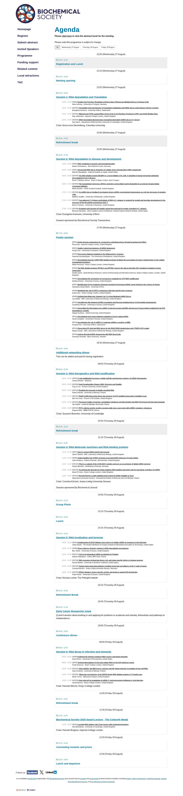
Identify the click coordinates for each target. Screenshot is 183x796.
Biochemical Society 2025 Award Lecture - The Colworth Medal (92, 719)
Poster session (64, 237)
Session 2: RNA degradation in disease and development (88, 159)
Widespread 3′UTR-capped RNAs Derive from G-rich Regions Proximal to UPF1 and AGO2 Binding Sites (118, 114)
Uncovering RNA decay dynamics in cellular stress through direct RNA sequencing (109, 170)
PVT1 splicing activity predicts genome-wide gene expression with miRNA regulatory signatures (115, 408)
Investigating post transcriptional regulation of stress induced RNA (103, 317)
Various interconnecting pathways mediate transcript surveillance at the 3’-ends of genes (113, 566)
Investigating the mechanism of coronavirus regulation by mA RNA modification (108, 279)
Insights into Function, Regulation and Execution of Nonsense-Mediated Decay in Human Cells (113, 102)
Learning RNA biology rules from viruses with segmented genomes (103, 725)
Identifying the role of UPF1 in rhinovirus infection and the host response (105, 291)
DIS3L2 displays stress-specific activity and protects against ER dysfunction (108, 572)
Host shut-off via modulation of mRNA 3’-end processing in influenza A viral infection (111, 680)
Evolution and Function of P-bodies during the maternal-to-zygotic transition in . (113, 209)
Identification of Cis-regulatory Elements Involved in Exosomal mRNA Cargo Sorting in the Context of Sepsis (119, 285)
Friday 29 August (108, 47)
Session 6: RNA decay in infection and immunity (83, 651)
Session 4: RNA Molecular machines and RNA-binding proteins (92, 447)
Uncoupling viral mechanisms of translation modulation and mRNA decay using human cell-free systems (119, 108)
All (57, 47)
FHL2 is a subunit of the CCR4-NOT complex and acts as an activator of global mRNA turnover (115, 464)
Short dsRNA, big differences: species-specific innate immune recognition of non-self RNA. (113, 669)
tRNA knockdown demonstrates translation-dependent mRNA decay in (109, 120)
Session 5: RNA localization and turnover (79, 537)
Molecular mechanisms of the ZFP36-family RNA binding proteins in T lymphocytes (110, 674)
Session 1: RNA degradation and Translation (81, 97)
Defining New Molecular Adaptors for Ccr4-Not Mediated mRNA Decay (104, 296)
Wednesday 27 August (70, 47)
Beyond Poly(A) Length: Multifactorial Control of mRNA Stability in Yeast (106, 476)
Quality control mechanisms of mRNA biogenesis (96, 248)
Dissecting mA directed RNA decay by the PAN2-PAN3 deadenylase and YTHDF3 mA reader (113, 328)
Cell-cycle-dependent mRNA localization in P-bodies (98, 554)
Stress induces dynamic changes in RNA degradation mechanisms (103, 548)
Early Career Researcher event (73, 611)
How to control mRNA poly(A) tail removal (93, 452)
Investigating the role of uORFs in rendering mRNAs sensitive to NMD (104, 322)
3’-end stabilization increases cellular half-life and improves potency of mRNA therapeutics (112, 378)
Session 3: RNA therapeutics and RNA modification (85, 373)
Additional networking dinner (72, 352)
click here (67, 36)
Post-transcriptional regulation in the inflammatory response (101, 254)
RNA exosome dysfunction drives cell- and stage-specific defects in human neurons (111, 560)
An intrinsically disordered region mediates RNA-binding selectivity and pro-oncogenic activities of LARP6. (119, 470)
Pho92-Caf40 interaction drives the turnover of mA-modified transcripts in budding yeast (113, 396)
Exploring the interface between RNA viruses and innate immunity (103, 657)
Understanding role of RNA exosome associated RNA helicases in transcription (108, 458)
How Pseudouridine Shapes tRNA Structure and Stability (100, 384)
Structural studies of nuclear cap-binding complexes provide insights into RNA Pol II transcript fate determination (122, 402)
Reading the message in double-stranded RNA (96, 390)
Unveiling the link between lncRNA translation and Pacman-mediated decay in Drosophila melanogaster (117, 302)
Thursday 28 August (90, 47)
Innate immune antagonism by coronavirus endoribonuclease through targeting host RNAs (112, 242)
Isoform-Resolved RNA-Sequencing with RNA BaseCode (99, 334)
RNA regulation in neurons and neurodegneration (96, 164)
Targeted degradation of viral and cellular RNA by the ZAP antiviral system (106, 663)
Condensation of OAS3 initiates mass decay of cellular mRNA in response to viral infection (111, 542)
